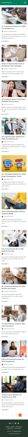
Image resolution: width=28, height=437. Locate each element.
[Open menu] (24, 2)
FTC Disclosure (19, 426)
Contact (12, 426)
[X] (12, 423)
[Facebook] (10, 423)
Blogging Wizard (17, 431)
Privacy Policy (17, 428)
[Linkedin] (15, 423)
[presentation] (14, 15)
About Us (8, 426)
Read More (5, 41)
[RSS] (18, 423)
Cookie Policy (10, 428)
